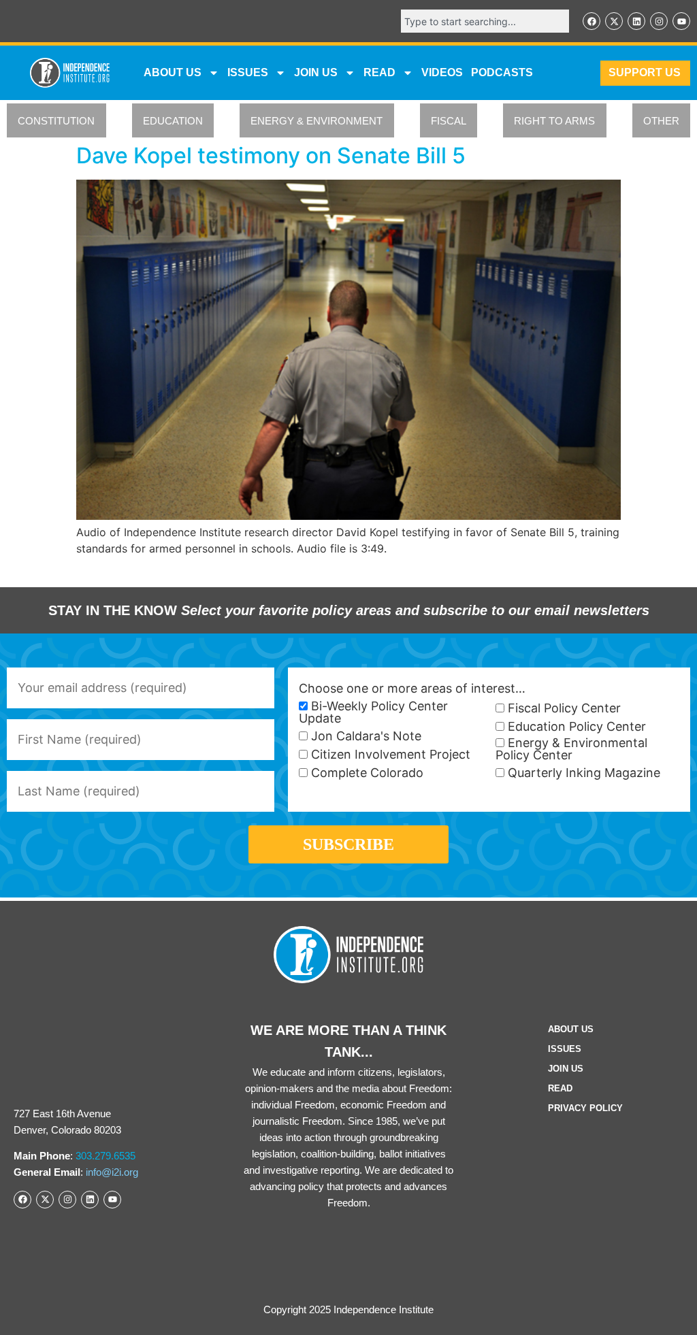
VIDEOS (442, 72)
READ (379, 72)
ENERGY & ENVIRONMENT (316, 121)
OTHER (661, 121)
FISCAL (448, 121)
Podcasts (502, 72)
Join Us (565, 1069)
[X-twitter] (614, 21)
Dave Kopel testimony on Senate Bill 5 (271, 155)
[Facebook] (591, 21)
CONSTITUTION (56, 121)
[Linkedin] (636, 21)
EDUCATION (173, 121)
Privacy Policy (585, 1108)
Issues (247, 72)
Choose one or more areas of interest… (412, 688)
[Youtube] (681, 21)
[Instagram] (659, 21)
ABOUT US (172, 72)
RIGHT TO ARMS (554, 121)
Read (560, 1088)
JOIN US (316, 72)
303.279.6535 (105, 1155)
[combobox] (485, 21)
